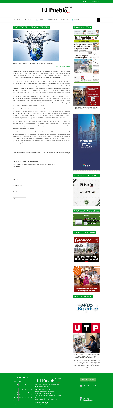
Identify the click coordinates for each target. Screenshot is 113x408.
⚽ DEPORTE (65, 19)
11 (19, 392)
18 (20, 395)
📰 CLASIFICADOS (88, 386)
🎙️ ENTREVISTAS (53, 19)
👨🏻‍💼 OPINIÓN (39, 20)
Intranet (84, 379)
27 (25, 397)
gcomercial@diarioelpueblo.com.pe (45, 391)
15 (31, 392)
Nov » (18, 404)
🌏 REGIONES (76, 20)
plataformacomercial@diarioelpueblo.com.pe (48, 395)
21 (28, 395)
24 (17, 397)
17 (17, 395)
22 (31, 395)
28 (28, 397)
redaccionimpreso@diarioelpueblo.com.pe (47, 399)
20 (25, 395)
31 (17, 400)
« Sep (14, 404)
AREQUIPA (17, 20)
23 (14, 397)
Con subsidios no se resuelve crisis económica (27, 152)
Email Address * (17, 186)
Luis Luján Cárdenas (47, 63)
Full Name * (16, 180)
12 (22, 392)
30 (14, 400)
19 (22, 395)
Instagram (83, 1)
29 (31, 397)
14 (28, 392)
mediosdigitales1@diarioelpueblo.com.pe (46, 404)
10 (17, 392)
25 (20, 397)
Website (15, 192)
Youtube (85, 1)
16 (14, 395)
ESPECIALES (28, 20)
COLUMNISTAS (35, 63)
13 (25, 392)
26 (22, 397)
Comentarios (16, 166)
